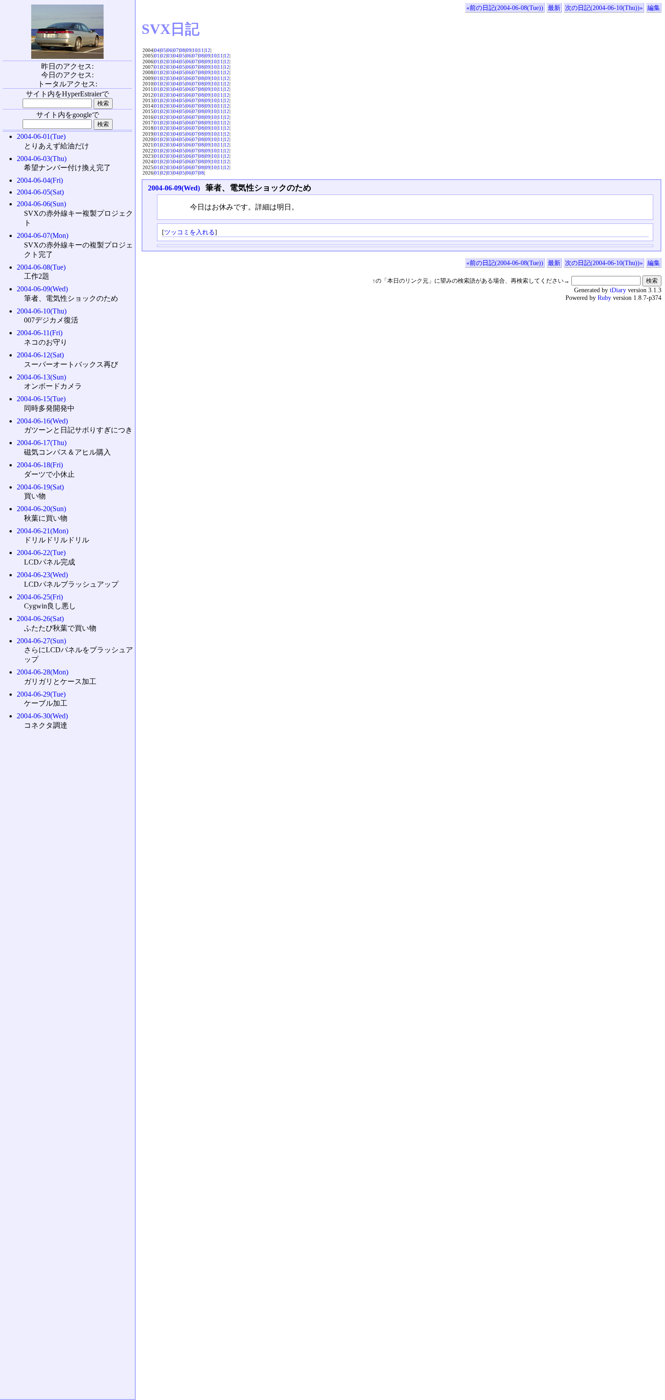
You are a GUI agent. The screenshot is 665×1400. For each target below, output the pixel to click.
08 (182, 50)
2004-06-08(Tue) (41, 267)
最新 (554, 7)
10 (195, 50)
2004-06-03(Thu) (41, 158)
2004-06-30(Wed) (42, 716)
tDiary (618, 290)
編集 (653, 7)
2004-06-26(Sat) (40, 618)
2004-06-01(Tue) (41, 136)
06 (169, 50)
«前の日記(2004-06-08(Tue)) (504, 7)
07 (176, 50)
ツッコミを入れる (189, 232)
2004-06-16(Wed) (42, 421)
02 (163, 55)
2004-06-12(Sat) (40, 355)
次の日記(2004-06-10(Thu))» (604, 7)
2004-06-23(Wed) (42, 575)
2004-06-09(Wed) (174, 188)
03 (169, 55)
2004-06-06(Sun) (41, 204)
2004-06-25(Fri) (40, 597)
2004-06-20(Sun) (41, 509)
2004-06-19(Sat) (40, 487)
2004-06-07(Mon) (42, 235)
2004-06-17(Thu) (41, 442)
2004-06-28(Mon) (42, 672)
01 (157, 55)
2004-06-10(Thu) (41, 311)
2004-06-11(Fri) (39, 333)
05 (163, 50)
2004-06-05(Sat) (40, 192)
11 (201, 50)
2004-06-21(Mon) (42, 531)
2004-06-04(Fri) (40, 180)
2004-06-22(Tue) (41, 552)
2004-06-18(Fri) (40, 465)
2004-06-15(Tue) (41, 399)
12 (207, 50)
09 (188, 50)
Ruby (604, 297)
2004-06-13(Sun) (41, 377)
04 (157, 50)
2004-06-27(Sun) (41, 641)
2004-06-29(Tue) (41, 694)
